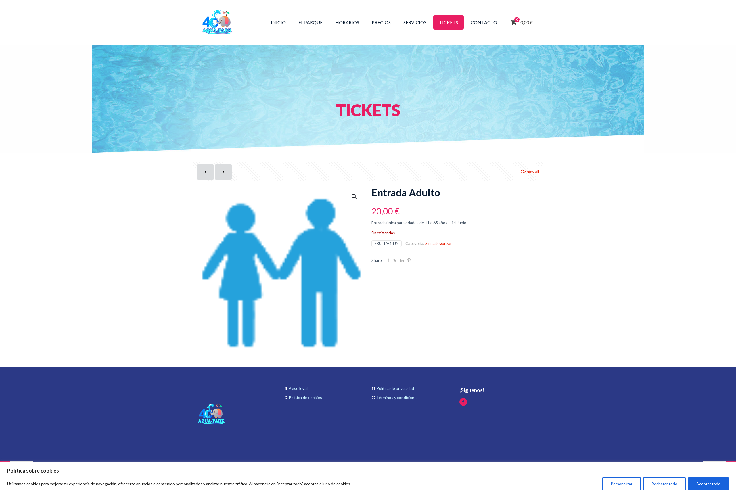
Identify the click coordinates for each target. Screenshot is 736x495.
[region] (368, 478)
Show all (531, 171)
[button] (354, 196)
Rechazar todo (664, 483)
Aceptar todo (708, 483)
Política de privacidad (395, 388)
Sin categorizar (438, 243)
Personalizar (621, 483)
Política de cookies (305, 397)
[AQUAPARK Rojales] (217, 22)
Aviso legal (298, 388)
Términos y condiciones (397, 397)
